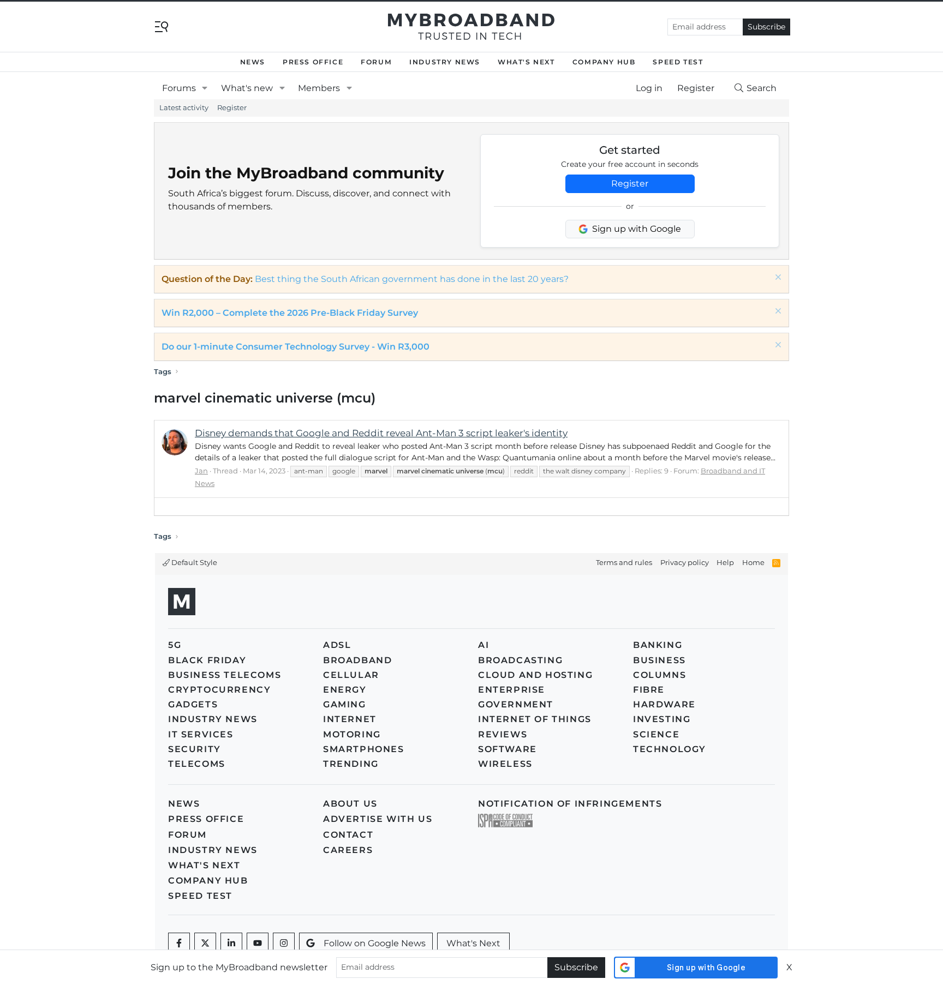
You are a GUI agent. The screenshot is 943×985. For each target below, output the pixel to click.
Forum (376, 62)
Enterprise (511, 689)
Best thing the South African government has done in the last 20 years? (412, 279)
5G (174, 645)
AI (483, 645)
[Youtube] (257, 943)
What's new (247, 88)
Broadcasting (520, 660)
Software (507, 749)
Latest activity (183, 107)
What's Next (526, 62)
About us (350, 803)
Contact (348, 835)
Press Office (313, 62)
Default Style (193, 562)
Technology (669, 749)
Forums (179, 88)
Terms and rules (624, 562)
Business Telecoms (224, 675)
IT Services (201, 734)
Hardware (664, 704)
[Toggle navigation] (161, 26)
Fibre (649, 689)
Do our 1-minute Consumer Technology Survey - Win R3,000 (295, 346)
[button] (205, 88)
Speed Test (678, 62)
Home (753, 562)
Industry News (444, 62)
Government (515, 704)
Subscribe (766, 27)
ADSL (337, 645)
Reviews (502, 734)
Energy (345, 689)
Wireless (505, 764)
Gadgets (193, 704)
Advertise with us (377, 819)
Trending (351, 764)
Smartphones (363, 749)
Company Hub (604, 62)
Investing (661, 719)
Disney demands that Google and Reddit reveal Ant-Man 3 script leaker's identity (381, 433)
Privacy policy (684, 562)
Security (194, 749)
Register (232, 107)
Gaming (344, 704)
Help (725, 562)
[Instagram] (284, 943)
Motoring (352, 734)
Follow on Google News (375, 943)
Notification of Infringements (570, 803)
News (252, 62)
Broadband (357, 660)
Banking (657, 645)
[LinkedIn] (231, 943)
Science (656, 734)
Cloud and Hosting (535, 675)
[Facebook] (179, 943)
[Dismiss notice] (776, 278)
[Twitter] (205, 943)
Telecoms (196, 764)
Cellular (351, 675)
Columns (659, 675)
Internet (350, 719)
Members (319, 88)
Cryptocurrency (219, 689)
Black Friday (207, 660)
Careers (348, 850)
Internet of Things (535, 719)
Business (659, 660)
